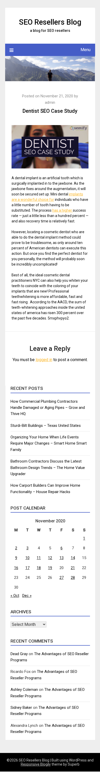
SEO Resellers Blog (50, 22)
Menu (86, 49)
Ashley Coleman (24, 689)
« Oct (15, 595)
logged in (44, 359)
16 (16, 568)
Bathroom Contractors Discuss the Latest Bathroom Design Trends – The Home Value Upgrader (48, 467)
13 (61, 558)
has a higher (62, 210)
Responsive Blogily (36, 764)
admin (50, 102)
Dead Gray (19, 654)
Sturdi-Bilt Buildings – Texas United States (46, 425)
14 (73, 558)
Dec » (27, 595)
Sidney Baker (21, 707)
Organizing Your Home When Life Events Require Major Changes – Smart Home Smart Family (49, 443)
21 (73, 568)
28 (73, 577)
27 (61, 577)
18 (39, 568)
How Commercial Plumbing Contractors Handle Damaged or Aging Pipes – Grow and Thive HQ (48, 407)
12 (50, 558)
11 (39, 558)
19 (50, 568)
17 (27, 568)
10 (27, 558)
